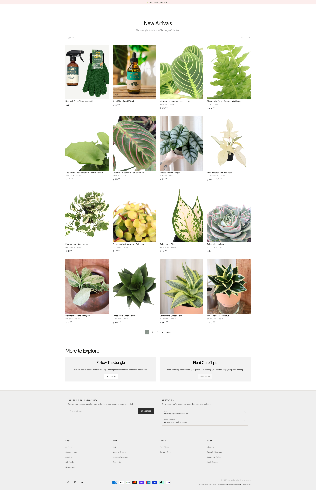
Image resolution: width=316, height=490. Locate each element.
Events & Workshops (214, 452)
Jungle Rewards (212, 462)
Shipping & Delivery (120, 452)
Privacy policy (203, 485)
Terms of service (246, 485)
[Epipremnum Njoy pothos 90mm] (87, 215)
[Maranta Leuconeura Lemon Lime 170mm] (181, 72)
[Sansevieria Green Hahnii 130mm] (134, 286)
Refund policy (212, 485)
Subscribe (146, 411)
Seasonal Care (165, 452)
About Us (210, 447)
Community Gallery (214, 457)
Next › (168, 332)
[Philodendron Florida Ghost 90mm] (229, 143)
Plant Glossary (165, 447)
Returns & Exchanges (120, 457)
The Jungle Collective (233, 480)
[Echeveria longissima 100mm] (229, 215)
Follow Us (111, 377)
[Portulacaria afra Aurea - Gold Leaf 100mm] (134, 215)
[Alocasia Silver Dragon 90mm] (181, 143)
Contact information (234, 485)
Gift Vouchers (70, 462)
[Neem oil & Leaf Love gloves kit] (87, 72)
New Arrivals (70, 467)
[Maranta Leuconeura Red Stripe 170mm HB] (134, 143)
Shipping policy (222, 485)
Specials (68, 457)
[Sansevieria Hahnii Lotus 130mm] (229, 286)
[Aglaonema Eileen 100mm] (181, 215)
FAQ (114, 447)
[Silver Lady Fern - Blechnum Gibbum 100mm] (229, 72)
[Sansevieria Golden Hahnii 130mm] (181, 286)
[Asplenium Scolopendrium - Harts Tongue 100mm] (87, 143)
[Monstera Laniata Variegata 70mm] (87, 286)
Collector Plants (71, 452)
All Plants (68, 447)
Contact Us (117, 462)
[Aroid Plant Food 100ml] (134, 72)
